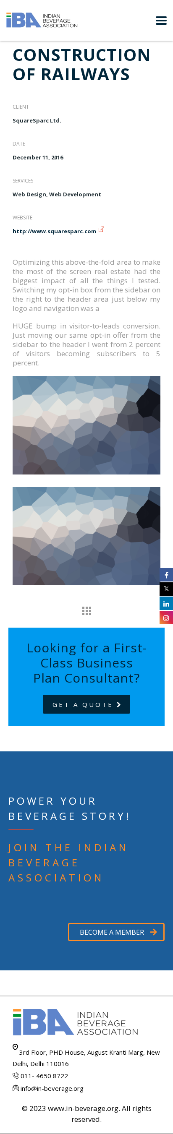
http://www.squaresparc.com (54, 231)
